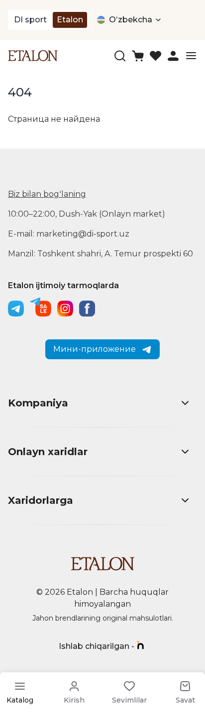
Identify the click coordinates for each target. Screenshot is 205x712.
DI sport (30, 19)
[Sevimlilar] (155, 56)
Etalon (70, 19)
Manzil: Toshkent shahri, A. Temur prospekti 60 (100, 253)
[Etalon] (33, 55)
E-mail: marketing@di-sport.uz (68, 233)
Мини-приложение (94, 349)
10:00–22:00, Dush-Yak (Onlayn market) (86, 214)
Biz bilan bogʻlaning (47, 194)
